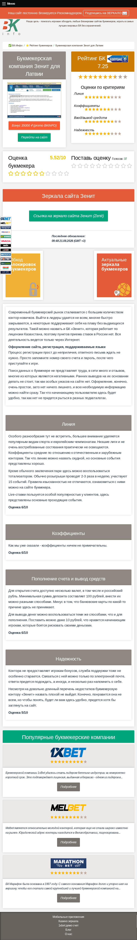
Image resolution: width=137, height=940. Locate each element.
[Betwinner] (6, 236)
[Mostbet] (6, 258)
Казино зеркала (68, 921)
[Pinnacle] (6, 231)
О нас (68, 934)
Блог (68, 929)
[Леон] (6, 249)
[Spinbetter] (6, 263)
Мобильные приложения (68, 916)
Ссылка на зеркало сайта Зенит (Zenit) (68, 216)
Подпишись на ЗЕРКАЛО (103, 13)
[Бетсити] (6, 254)
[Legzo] (6, 272)
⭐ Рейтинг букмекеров (39, 45)
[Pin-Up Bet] (6, 267)
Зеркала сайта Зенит (68, 196)
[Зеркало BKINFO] (11, 26)
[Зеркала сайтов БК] (114, 276)
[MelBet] (6, 222)
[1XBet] (6, 218)
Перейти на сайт (34, 137)
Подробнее (68, 787)
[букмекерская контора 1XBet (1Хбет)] (68, 752)
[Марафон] (6, 227)
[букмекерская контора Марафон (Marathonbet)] (68, 863)
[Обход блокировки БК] (23, 276)
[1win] (6, 245)
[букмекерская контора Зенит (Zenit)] (117, 58)
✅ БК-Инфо (15, 45)
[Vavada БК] (6, 240)
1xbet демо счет (68, 925)
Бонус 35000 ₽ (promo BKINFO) (34, 125)
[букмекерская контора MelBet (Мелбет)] (68, 807)
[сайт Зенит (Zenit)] (34, 100)
